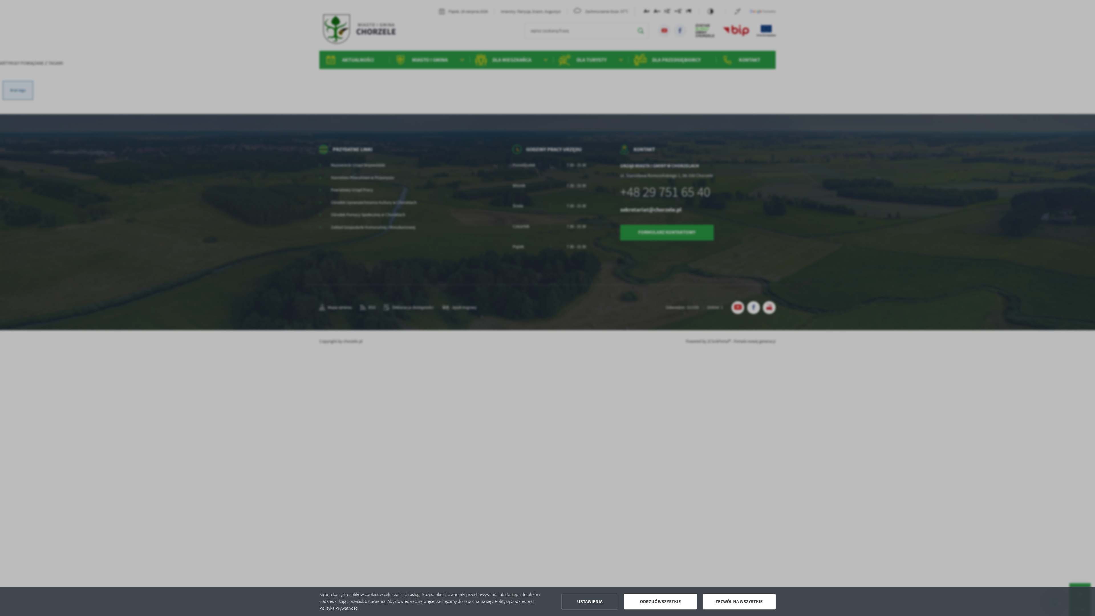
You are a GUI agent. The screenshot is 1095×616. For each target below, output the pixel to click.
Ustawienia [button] (590, 602)
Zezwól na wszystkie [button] (739, 602)
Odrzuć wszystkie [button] (660, 602)
